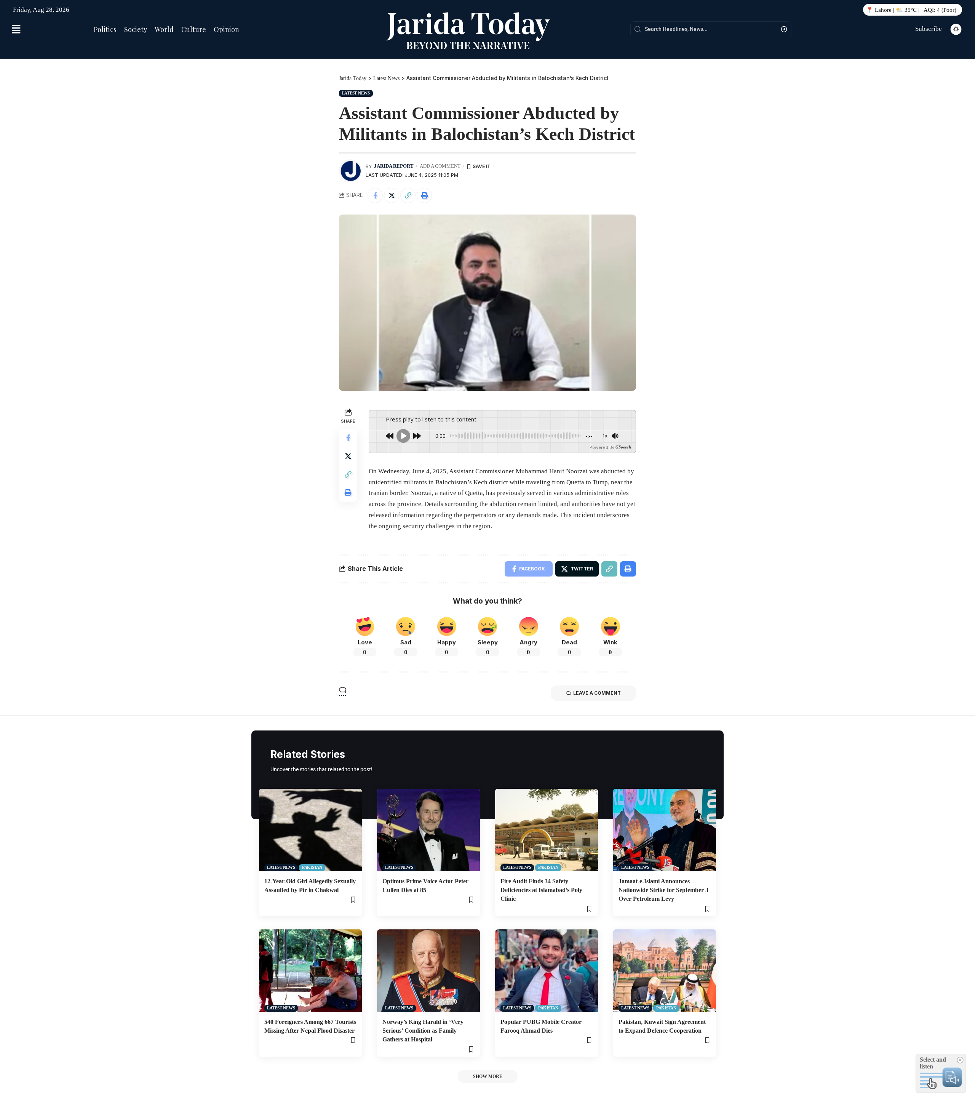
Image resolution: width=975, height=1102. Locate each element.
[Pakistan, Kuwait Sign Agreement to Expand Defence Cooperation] (664, 970)
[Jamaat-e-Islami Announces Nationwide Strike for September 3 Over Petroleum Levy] (664, 830)
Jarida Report (394, 166)
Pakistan (312, 867)
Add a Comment (440, 166)
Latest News (356, 93)
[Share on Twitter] (391, 195)
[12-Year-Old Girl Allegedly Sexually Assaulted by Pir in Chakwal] (310, 830)
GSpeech (623, 447)
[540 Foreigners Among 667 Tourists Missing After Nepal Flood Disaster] (310, 970)
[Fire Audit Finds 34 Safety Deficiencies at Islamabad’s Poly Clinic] (546, 830)
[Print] (424, 195)
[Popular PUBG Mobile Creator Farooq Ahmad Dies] (546, 970)
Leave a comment (597, 693)
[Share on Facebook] (375, 195)
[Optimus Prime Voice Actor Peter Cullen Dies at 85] (428, 830)
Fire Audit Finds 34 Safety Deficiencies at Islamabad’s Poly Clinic (541, 890)
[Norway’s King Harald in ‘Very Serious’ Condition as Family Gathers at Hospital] (428, 970)
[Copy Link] (408, 195)
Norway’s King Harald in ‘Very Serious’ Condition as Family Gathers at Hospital (423, 1031)
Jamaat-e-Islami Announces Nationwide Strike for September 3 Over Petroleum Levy (663, 890)
